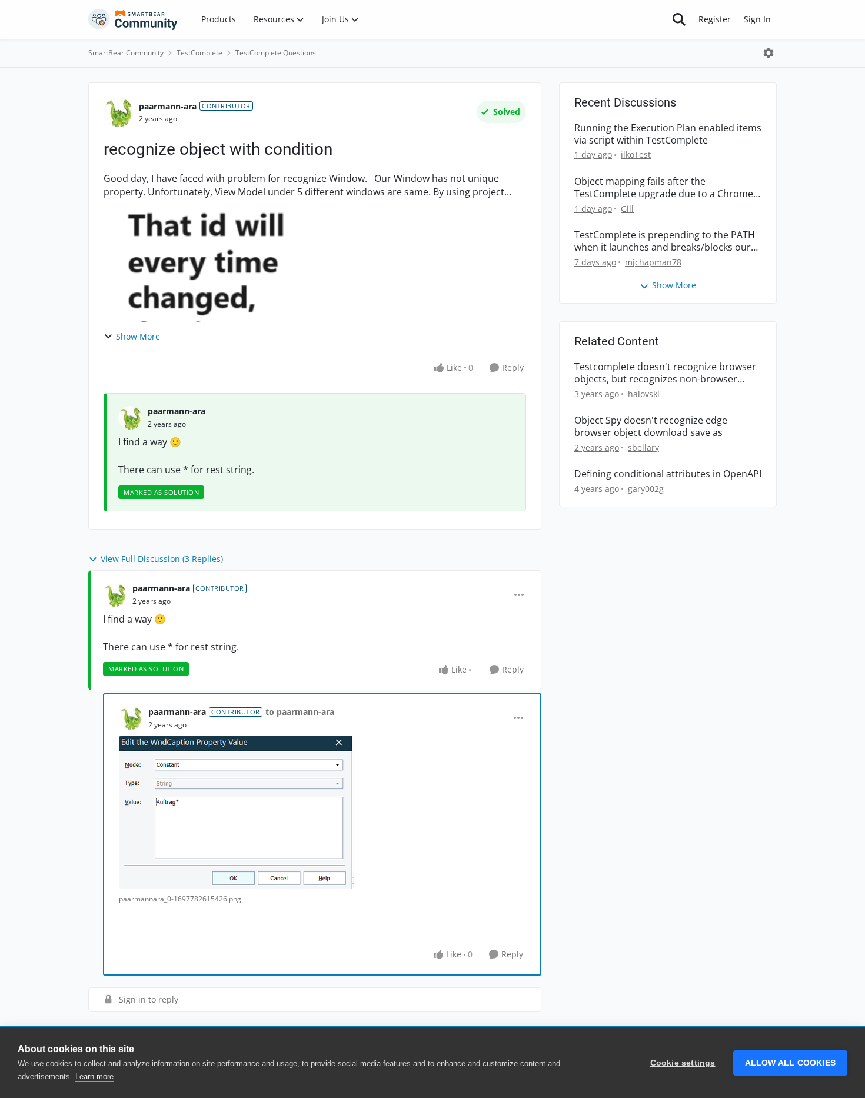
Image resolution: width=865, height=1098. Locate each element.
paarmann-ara (168, 106)
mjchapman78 (653, 262)
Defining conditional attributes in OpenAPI (667, 474)
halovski (644, 394)
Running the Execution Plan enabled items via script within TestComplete (667, 134)
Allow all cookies (790, 1063)
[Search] (679, 19)
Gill (627, 208)
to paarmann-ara (299, 711)
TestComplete (199, 53)
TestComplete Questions (275, 53)
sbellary (643, 447)
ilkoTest (636, 154)
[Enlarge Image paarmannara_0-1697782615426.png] (236, 812)
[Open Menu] (768, 53)
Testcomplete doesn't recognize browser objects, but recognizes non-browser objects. (665, 373)
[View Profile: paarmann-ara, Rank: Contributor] (118, 112)
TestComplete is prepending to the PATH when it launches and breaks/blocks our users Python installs (664, 241)
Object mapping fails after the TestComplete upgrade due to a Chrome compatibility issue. (663, 187)
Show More (138, 336)
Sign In (757, 19)
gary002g (646, 488)
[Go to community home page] (133, 19)
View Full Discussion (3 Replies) (162, 558)
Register (714, 19)
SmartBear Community (126, 53)
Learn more (94, 1076)
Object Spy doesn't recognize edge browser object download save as (650, 426)
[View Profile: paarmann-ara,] (130, 418)
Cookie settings (683, 1063)
